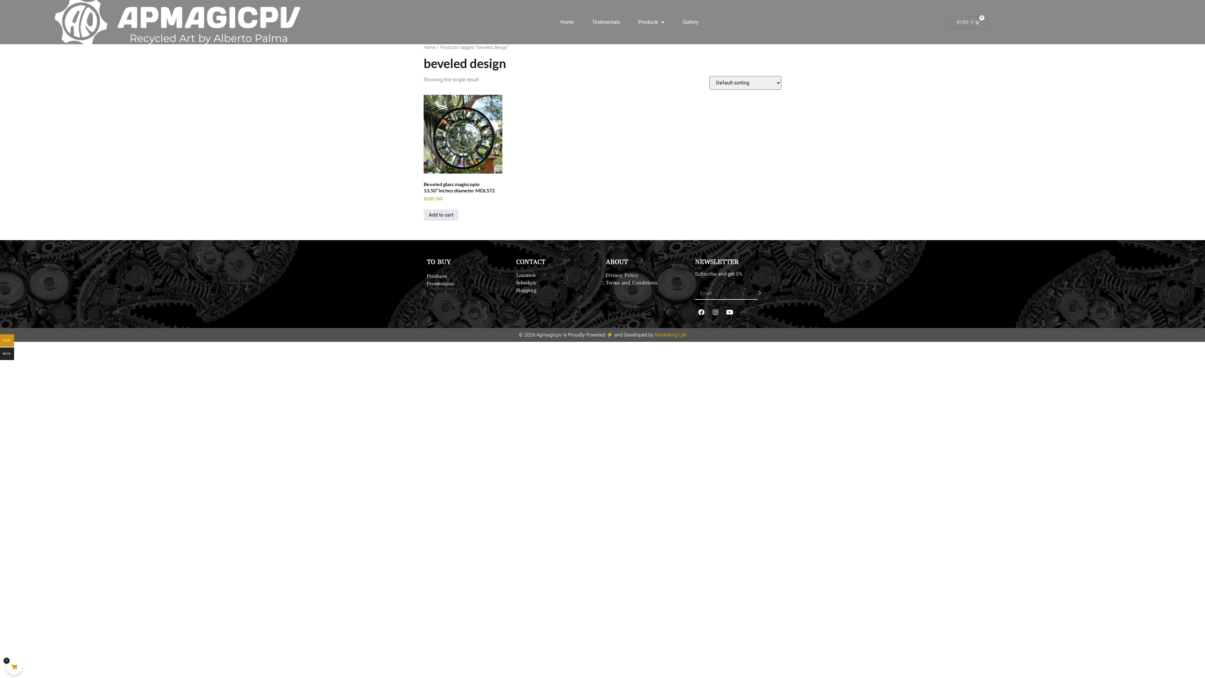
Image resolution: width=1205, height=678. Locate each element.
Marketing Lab (671, 335)
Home (567, 22)
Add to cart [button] (441, 215)
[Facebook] (701, 312)
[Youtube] (729, 312)
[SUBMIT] (760, 293)
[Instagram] (715, 312)
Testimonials (606, 22)
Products (648, 22)
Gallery (691, 22)
